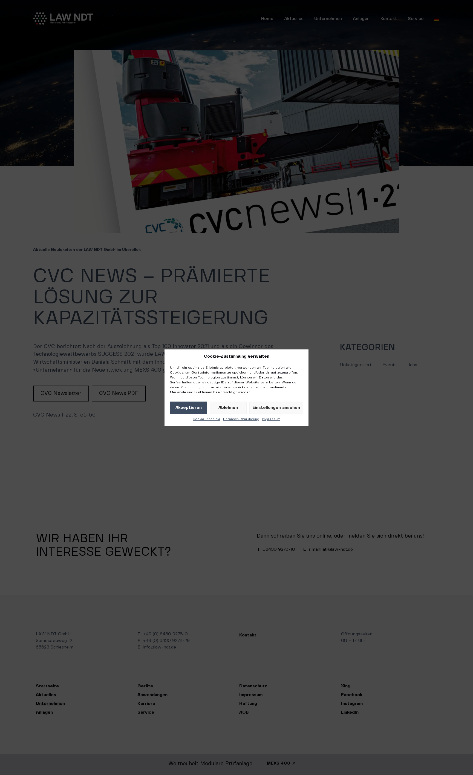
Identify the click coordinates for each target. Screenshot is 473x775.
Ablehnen (228, 408)
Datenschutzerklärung (241, 418)
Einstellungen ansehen (276, 408)
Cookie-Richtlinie (206, 418)
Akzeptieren (188, 408)
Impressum (271, 418)
